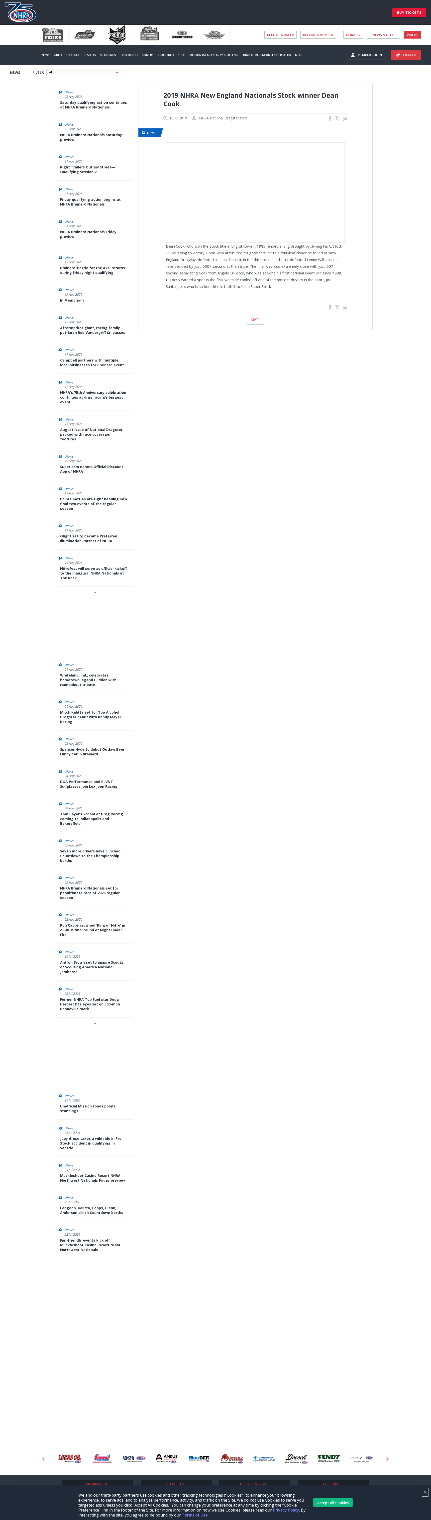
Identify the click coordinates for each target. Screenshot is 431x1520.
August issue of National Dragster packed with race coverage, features (91, 434)
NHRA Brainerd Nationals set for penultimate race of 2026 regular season (90, 893)
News (46, 55)
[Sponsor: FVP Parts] (361, 1459)
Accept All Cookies (333, 1502)
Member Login (369, 54)
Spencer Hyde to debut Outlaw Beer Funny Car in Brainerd (92, 751)
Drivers (148, 55)
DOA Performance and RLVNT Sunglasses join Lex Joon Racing (88, 784)
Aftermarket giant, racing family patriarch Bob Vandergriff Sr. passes (92, 330)
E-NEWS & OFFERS (384, 35)
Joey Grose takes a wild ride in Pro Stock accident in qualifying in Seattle (90, 1143)
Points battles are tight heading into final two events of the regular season (93, 504)
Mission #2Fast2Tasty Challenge (214, 55)
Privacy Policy (286, 1510)
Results (90, 55)
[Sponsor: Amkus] (134, 1459)
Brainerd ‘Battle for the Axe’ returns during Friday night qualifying (92, 270)
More (299, 55)
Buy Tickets (409, 12)
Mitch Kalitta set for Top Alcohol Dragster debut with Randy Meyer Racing (90, 717)
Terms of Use (195, 1515)
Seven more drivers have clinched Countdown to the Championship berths (90, 856)
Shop (182, 55)
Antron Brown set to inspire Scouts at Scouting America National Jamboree (91, 967)
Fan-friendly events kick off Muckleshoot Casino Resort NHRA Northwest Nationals (90, 1245)
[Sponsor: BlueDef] (167, 1459)
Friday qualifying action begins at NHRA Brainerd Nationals (90, 202)
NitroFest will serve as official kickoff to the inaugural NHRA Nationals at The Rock (93, 573)
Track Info (166, 55)
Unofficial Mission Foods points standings (88, 1108)
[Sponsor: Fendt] (296, 1459)
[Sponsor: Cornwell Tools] (231, 1459)
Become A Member (318, 35)
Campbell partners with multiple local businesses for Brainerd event (92, 362)
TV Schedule (129, 55)
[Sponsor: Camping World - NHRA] (102, 1459)
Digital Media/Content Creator (267, 55)
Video (58, 55)
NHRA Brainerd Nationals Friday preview (88, 234)
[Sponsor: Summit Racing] (69, 1459)
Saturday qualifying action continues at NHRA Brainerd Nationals (93, 104)
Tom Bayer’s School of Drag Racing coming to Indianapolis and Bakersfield (91, 819)
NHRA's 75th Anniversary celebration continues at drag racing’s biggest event (93, 397)
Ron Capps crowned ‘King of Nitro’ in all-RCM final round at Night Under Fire (92, 930)
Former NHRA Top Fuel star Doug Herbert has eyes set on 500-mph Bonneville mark (90, 1004)
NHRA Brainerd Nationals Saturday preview (91, 137)
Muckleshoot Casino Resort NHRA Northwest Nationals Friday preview (92, 1178)
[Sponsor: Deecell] (264, 1459)
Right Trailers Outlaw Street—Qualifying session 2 (87, 169)
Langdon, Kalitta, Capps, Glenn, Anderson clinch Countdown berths (91, 1210)
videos (412, 35)
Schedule (73, 55)
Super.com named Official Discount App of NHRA (91, 469)
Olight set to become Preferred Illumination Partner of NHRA (88, 538)
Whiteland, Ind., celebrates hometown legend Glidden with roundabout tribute (88, 680)
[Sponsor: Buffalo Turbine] (199, 1459)
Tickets (409, 54)
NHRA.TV (353, 35)
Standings (108, 55)
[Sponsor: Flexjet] (329, 1459)
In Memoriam (72, 300)
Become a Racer (280, 35)
